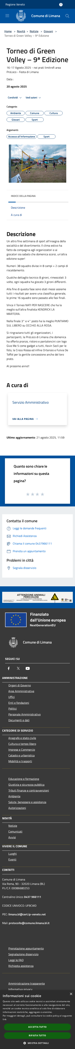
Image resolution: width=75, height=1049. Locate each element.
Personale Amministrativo (24, 714)
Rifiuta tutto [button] (37, 1035)
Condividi (13, 98)
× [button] (71, 994)
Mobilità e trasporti (20, 761)
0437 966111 (32, 897)
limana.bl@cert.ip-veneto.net (27, 914)
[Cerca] (67, 16)
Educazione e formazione (23, 779)
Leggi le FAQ (16, 960)
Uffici (11, 697)
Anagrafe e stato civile (22, 738)
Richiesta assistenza (20, 966)
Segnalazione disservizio (23, 954)
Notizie (34, 31)
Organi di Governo (19, 685)
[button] (37, 1043)
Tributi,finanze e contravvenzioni (28, 790)
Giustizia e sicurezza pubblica (26, 784)
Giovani (48, 31)
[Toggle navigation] (7, 15)
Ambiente (14, 796)
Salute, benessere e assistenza (27, 802)
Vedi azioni (32, 98)
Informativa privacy (20, 989)
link (4, 1019)
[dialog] (37, 1019)
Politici (12, 708)
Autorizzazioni (17, 808)
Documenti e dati (18, 720)
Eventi (12, 859)
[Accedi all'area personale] (60, 4)
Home (8, 31)
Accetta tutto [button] (37, 1026)
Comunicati (15, 831)
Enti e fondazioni (18, 703)
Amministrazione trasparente (26, 983)
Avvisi (12, 837)
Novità (21, 31)
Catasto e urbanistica (21, 755)
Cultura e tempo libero (22, 744)
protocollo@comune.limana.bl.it (29, 923)
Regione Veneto (15, 4)
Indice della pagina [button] (23, 196)
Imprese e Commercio (21, 749)
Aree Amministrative (21, 691)
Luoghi (12, 853)
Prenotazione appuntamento (26, 948)
